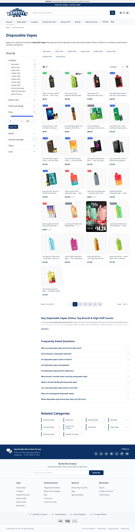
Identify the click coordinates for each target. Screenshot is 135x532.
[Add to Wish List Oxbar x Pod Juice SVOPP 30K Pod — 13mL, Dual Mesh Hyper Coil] (58, 73)
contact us (18, 455)
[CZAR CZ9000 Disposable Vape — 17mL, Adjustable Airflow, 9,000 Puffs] (74, 244)
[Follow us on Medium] (127, 454)
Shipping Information (52, 488)
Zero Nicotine (60, 57)
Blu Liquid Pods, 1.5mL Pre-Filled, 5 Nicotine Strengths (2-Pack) (50, 127)
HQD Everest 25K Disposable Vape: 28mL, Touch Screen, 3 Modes (95, 94)
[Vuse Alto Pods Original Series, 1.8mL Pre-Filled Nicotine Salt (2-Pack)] (51, 146)
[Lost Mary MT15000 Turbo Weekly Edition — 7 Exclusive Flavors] (74, 211)
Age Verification (78, 495)
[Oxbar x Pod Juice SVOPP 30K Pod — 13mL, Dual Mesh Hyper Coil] (51, 81)
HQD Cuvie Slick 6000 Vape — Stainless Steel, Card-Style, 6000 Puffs (96, 192)
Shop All (9, 22)
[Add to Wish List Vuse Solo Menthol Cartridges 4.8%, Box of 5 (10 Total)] (103, 106)
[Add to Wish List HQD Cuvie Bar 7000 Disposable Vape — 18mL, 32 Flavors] (81, 171)
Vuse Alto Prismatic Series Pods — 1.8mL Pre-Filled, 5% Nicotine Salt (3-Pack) (96, 159)
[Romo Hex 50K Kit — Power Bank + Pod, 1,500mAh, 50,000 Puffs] (118, 244)
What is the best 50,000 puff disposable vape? (59, 382)
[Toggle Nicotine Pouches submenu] (57, 22)
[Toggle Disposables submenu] (27, 22)
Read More (45, 329)
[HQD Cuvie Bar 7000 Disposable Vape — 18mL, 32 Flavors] (74, 179)
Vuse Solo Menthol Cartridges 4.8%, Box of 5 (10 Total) (95, 127)
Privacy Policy (101, 529)
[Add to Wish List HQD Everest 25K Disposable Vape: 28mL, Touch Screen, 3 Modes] (103, 73)
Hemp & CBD (21, 498)
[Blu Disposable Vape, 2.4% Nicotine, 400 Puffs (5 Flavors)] (74, 113)
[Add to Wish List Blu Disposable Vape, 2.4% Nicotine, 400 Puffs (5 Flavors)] (81, 106)
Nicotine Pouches (49, 22)
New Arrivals (21, 502)
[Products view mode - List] (46, 67)
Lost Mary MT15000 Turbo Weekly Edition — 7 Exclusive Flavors (73, 225)
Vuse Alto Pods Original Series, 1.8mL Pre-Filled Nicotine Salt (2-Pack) (50, 159)
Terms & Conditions (88, 529)
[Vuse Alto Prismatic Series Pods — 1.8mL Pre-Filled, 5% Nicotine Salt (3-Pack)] (96, 146)
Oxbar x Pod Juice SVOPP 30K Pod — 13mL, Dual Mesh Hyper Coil (50, 94)
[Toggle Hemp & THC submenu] (71, 22)
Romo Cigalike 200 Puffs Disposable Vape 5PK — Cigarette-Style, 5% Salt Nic (51, 225)
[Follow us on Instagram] (101, 454)
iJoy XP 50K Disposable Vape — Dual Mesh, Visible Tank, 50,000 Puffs (51, 290)
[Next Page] (100, 304)
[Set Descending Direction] (127, 67)
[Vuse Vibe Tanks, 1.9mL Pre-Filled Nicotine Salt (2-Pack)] (118, 113)
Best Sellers (47, 51)
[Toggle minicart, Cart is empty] (127, 12)
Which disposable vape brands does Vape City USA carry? (63, 399)
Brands (77, 22)
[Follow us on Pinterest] (122, 454)
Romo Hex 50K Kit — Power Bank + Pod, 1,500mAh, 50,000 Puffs (119, 257)
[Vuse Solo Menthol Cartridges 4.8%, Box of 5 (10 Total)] (96, 113)
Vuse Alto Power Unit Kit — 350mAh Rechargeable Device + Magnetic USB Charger (119, 159)
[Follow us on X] (117, 454)
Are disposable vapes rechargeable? (55, 365)
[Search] (112, 13)
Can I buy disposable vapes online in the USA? (59, 388)
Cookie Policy (125, 529)
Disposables (21, 22)
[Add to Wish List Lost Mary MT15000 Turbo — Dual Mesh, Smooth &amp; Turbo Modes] (58, 237)
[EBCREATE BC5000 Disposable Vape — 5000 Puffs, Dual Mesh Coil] (118, 179)
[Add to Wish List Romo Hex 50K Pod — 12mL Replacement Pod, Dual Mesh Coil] (103, 237)
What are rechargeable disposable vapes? (57, 393)
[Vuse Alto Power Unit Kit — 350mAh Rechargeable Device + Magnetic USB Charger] (118, 146)
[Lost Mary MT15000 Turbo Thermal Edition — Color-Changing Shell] (118, 211)
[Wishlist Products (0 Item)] (124, 12)
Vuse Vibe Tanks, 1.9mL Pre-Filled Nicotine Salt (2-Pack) (118, 127)
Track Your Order (50, 502)
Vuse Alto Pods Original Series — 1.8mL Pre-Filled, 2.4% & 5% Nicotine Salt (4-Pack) (74, 159)
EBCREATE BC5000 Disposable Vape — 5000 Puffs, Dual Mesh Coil (118, 192)
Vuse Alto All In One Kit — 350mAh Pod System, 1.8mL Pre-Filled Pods (51, 192)
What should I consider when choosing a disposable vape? (64, 376)
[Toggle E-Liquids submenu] (39, 22)
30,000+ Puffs (111, 51)
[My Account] (120, 12)
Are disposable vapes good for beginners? (57, 371)
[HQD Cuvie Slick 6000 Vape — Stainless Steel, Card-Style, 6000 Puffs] (96, 179)
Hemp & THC (65, 22)
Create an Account (106, 491)
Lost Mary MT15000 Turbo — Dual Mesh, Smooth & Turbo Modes (51, 257)
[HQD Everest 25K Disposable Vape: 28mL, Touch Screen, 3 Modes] (96, 81)
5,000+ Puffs (59, 51)
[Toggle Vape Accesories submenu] (98, 22)
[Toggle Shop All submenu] (13, 22)
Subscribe (96, 473)
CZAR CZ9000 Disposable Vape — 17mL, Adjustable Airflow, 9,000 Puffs (73, 257)
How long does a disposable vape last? (56, 354)
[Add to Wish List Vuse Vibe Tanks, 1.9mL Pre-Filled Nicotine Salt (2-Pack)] (125, 106)
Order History (104, 495)
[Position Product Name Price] (117, 67)
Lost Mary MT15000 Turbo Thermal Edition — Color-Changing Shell (118, 225)
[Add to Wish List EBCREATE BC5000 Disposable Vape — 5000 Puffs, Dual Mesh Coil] (125, 171)
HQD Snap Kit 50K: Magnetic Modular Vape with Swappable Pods (73, 94)
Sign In (101, 488)
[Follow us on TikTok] (106, 454)
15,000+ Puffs (84, 51)
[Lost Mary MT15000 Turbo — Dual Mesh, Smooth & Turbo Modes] (51, 244)
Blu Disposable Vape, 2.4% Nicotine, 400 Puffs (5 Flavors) (74, 127)
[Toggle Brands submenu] (81, 22)
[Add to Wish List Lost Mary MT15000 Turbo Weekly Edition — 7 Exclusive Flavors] (81, 204)
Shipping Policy (113, 529)
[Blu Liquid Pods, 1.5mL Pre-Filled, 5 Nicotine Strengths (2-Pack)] (51, 113)
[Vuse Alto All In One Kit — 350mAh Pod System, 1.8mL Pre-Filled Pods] (51, 179)
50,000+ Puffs (47, 57)
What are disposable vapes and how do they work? (61, 348)
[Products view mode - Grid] (44, 67)
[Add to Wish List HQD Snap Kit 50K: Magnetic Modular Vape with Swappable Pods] (81, 73)
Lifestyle (105, 22)
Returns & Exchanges (52, 491)
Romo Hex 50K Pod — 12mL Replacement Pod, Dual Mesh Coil (95, 257)
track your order (32, 452)
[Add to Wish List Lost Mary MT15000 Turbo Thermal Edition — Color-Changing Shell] (125, 204)
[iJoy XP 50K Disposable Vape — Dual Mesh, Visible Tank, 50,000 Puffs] (51, 276)
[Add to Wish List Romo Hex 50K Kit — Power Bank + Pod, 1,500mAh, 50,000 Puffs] (125, 237)
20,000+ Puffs (98, 51)
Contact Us (48, 498)
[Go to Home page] (17, 13)
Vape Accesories (91, 22)
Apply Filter (13, 127)
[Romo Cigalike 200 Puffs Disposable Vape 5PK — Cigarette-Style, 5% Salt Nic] (51, 211)
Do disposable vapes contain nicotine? (56, 359)
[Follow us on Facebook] (96, 454)
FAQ (23, 452)
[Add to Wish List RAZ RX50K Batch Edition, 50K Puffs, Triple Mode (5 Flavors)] (125, 73)
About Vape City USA (79, 488)
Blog (112, 22)
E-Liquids (34, 22)
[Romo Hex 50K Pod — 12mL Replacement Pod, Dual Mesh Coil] (96, 244)
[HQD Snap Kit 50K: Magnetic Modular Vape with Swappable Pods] (74, 81)
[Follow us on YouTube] (112, 454)
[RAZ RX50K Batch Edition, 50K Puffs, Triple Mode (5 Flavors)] (118, 81)
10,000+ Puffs (71, 51)
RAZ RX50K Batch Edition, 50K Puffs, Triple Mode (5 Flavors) (118, 94)
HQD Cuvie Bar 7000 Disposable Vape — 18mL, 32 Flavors (73, 192)
